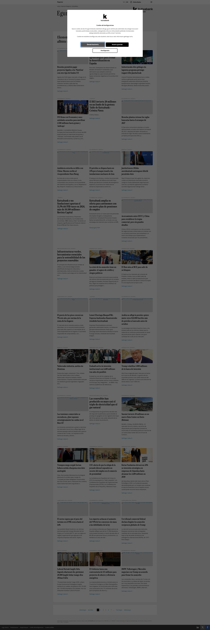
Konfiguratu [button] (105, 50)
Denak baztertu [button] (93, 44)
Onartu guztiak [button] (117, 44)
